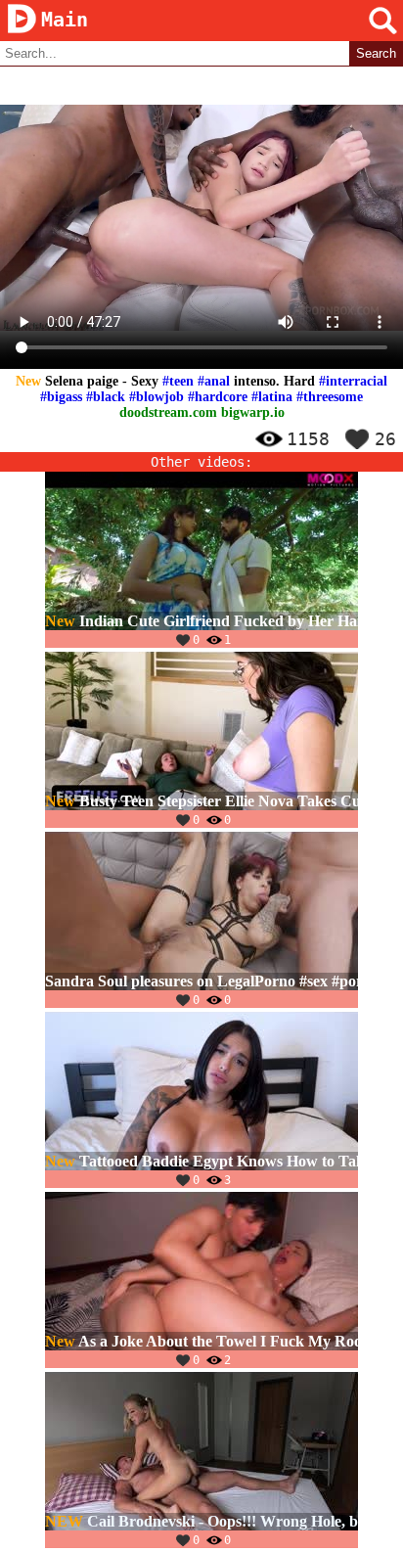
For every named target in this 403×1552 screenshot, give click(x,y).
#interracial (353, 381)
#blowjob (156, 396)
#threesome (329, 396)
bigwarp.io (253, 412)
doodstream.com (168, 412)
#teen (178, 381)
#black (105, 396)
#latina (271, 396)
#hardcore (217, 396)
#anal (214, 381)
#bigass (61, 396)
